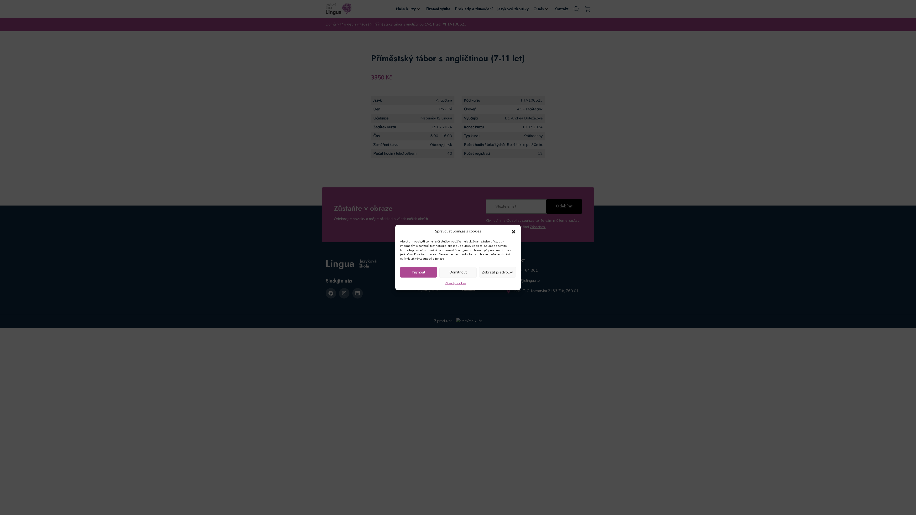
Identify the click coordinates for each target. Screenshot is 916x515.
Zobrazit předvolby (497, 272)
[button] (513, 231)
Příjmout (418, 272)
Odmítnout (458, 272)
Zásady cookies (455, 283)
